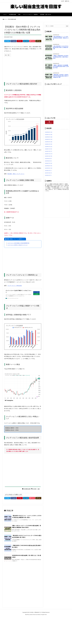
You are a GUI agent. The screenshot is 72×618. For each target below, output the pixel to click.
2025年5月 (48, 168)
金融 (39, 488)
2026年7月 (48, 134)
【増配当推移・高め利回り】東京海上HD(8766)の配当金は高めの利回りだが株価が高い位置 (61, 76)
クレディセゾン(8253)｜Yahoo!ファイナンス (17, 245)
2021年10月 (48, 173)
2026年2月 (48, 146)
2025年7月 (48, 163)
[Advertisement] (22, 68)
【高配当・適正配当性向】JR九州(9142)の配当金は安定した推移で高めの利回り (60, 57)
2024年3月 (48, 170)
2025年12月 (48, 151)
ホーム (5, 19)
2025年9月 (48, 158)
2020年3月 (48, 175)
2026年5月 (48, 139)
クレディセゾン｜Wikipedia (15, 285)
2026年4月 (48, 141)
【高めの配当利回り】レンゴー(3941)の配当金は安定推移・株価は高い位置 (60, 38)
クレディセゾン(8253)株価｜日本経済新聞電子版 (18, 243)
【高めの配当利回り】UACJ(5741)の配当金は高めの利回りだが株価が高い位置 (61, 47)
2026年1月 (48, 149)
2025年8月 (48, 161)
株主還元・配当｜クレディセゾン (16, 173)
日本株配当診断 (13, 19)
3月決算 (34, 488)
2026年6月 (48, 137)
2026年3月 (48, 144)
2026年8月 (48, 132)
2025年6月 (48, 165)
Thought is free (43, 614)
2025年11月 (48, 153)
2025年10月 (48, 156)
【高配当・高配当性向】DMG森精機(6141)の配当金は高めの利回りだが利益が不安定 (61, 66)
